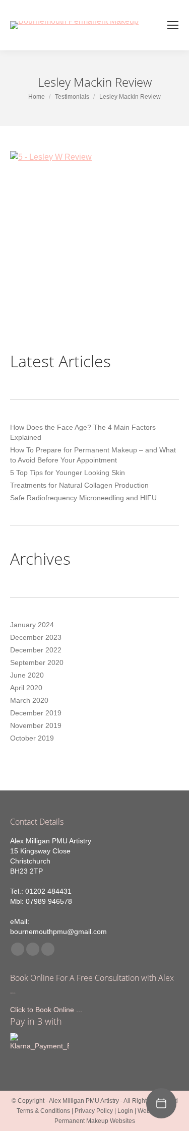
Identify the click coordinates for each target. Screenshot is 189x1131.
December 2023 (35, 637)
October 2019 (32, 738)
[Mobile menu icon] (173, 25)
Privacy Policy (94, 1110)
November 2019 (35, 725)
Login (125, 1110)
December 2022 (35, 650)
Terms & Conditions (43, 1110)
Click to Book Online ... (46, 1010)
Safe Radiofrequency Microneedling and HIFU (83, 498)
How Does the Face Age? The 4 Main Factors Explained (83, 432)
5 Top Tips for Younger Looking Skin (67, 473)
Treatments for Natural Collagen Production (79, 485)
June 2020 (27, 675)
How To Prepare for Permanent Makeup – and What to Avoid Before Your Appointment (93, 455)
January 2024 (32, 625)
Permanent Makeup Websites (94, 1120)
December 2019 (35, 713)
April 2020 (26, 688)
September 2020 (37, 662)
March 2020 (29, 700)
